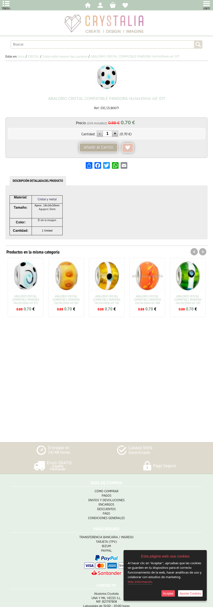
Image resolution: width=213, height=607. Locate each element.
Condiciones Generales (106, 518)
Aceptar (168, 593)
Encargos (106, 504)
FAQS (106, 513)
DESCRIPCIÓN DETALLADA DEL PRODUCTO (38, 181)
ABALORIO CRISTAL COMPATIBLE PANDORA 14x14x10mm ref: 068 (147, 299)
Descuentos (106, 509)
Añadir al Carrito (98, 147)
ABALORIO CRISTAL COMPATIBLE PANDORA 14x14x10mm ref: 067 (66, 299)
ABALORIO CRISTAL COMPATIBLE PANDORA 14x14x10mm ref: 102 (188, 299)
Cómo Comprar (106, 491)
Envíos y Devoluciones (106, 500)
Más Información (140, 582)
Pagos (106, 495)
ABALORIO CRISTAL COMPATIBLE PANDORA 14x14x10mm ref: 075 (25, 299)
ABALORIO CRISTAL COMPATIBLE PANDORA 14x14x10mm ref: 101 (106, 299)
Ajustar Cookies (190, 593)
